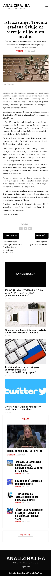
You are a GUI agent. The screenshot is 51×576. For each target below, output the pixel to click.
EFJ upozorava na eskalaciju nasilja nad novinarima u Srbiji (26, 497)
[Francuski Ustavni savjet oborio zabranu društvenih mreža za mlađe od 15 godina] (10, 463)
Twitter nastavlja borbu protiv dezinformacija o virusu (23, 408)
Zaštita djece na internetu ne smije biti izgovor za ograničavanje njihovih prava (28, 514)
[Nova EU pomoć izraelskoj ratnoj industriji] (10, 482)
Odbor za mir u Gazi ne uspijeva (24, 451)
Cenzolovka (13, 214)
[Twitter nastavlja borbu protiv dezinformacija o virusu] (25, 391)
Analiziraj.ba (11, 455)
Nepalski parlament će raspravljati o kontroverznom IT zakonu (25, 331)
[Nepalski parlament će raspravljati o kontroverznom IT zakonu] (25, 314)
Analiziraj (19, 50)
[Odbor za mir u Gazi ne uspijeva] (26, 436)
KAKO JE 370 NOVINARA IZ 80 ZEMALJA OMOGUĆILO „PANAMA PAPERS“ (24, 293)
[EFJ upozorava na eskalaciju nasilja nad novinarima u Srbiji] (10, 495)
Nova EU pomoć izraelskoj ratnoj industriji (28, 482)
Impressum (25, 566)
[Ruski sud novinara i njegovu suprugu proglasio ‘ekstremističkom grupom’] (25, 351)
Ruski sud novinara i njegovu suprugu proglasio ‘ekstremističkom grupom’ (22, 370)
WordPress (38, 573)
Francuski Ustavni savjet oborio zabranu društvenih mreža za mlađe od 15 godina (29, 466)
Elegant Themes (22, 573)
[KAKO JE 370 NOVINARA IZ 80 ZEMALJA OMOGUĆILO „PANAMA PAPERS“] (25, 274)
